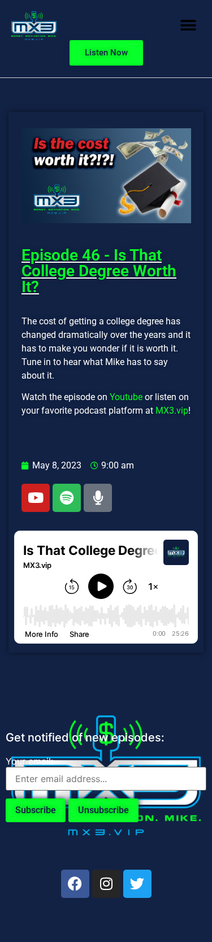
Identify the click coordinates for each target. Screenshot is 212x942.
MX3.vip (171, 410)
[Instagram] (106, 884)
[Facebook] (75, 884)
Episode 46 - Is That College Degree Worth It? (98, 271)
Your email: (29, 761)
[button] (188, 25)
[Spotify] (67, 498)
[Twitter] (137, 884)
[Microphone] (98, 498)
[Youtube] (35, 498)
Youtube (126, 397)
